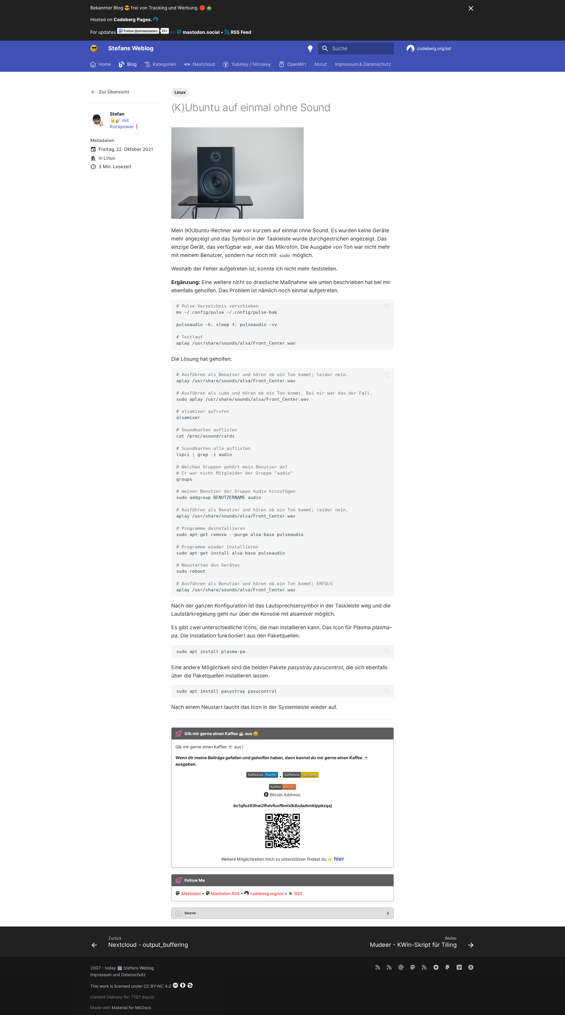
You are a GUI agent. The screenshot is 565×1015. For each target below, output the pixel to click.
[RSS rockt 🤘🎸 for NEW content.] (378, 967)
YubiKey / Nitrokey (251, 64)
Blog (132, 64)
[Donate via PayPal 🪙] (447, 967)
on (194, 32)
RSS (298, 893)
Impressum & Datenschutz (363, 64)
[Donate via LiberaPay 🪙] (459, 967)
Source (190, 913)
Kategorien (165, 64)
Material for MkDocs (131, 1007)
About (320, 64)
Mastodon (191, 893)
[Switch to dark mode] (310, 48)
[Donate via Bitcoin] (471, 967)
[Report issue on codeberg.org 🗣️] (436, 967)
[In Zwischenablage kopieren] (387, 306)
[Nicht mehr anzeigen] (471, 8)
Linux (109, 158)
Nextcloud (204, 64)
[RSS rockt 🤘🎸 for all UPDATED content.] (389, 967)
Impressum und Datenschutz (118, 974)
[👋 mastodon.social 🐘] (413, 967)
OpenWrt (296, 64)
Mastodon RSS (225, 893)
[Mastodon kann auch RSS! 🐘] (424, 967)
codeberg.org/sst (267, 893)
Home (105, 64)
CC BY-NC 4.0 (157, 986)
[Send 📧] (401, 967)
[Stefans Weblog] (94, 48)
